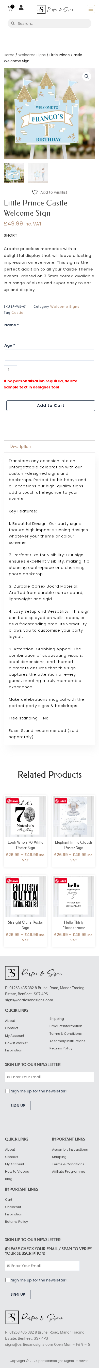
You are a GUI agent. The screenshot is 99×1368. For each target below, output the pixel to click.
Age (9, 345)
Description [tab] (20, 446)
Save (14, 801)
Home (9, 54)
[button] (91, 9)
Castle (17, 312)
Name (11, 324)
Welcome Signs (32, 54)
